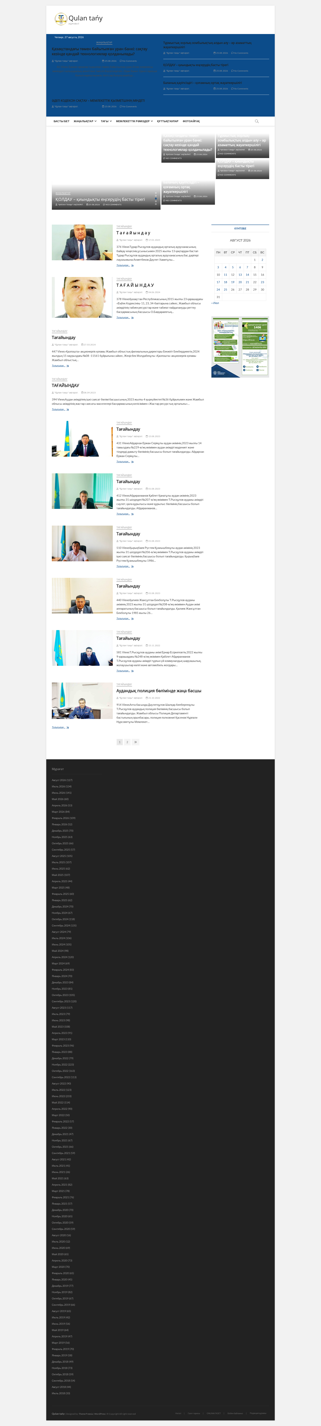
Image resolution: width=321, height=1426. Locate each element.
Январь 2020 (59, 1279)
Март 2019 (58, 1342)
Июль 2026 (58, 786)
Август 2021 (59, 1159)
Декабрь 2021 (60, 1134)
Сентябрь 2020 (61, 1228)
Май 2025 (58, 874)
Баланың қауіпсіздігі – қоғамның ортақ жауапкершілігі (202, 83)
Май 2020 (58, 1254)
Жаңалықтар (104, 42)
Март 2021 (58, 1190)
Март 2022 (58, 1115)
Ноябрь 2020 (59, 1216)
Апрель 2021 (59, 1184)
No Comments (129, 60)
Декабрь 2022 (60, 1058)
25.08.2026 (110, 60)
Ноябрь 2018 (59, 1367)
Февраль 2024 (60, 969)
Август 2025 (59, 855)
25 (225, 289)
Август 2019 (59, 1311)
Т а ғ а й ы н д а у (133, 232)
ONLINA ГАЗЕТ (214, 1413)
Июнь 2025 (58, 868)
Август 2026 (59, 780)
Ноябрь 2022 (59, 1064)
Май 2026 (58, 799)
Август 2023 (59, 1007)
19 (232, 282)
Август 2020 (59, 1235)
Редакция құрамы (258, 1413)
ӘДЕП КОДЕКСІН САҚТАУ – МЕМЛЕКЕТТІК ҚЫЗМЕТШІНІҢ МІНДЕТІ (98, 101)
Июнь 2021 (58, 1172)
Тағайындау (124, 226)
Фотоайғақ (191, 121)
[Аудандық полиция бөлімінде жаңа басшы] (82, 701)
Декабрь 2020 (60, 1209)
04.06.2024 (154, 292)
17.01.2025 (154, 240)
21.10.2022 (154, 697)
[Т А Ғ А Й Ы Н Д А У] (82, 297)
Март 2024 (58, 963)
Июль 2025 (58, 862)
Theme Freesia (86, 1413)
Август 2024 (59, 931)
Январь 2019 (59, 1355)
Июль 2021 (58, 1165)
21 (247, 282)
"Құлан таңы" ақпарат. (66, 60)
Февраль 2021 (60, 1197)
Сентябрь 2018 (61, 1380)
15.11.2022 (154, 645)
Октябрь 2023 (60, 995)
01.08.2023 (154, 488)
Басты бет (61, 121)
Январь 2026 (59, 824)
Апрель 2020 (59, 1260)
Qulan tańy (86, 18)
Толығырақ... (124, 266)
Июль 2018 (58, 1393)
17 (218, 282)
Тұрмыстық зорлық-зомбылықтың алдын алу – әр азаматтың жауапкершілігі (242, 140)
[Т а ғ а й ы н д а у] (82, 242)
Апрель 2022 (59, 1108)
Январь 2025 (59, 900)
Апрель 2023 (59, 1032)
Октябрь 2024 (60, 919)
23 (262, 282)
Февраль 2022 (60, 1121)
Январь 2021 (59, 1203)
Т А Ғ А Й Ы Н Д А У (135, 285)
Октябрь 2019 (60, 1298)
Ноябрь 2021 (59, 1140)
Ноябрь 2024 (59, 912)
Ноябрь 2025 (59, 836)
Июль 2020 (58, 1241)
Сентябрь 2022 (61, 1077)
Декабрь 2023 (60, 982)
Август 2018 (59, 1386)
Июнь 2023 (58, 1020)
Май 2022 (58, 1102)
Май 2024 (58, 950)
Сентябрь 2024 (61, 925)
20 (240, 282)
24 (218, 289)
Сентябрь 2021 (61, 1153)
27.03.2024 (89, 344)
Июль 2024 (58, 938)
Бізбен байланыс (235, 1413)
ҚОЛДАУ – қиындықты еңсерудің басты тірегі (195, 65)
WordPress (99, 1413)
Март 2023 (58, 1039)
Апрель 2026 (59, 805)
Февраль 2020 (60, 1273)
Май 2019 (58, 1330)
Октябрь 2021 (60, 1146)
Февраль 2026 (60, 818)
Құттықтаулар (167, 121)
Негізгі (178, 1413)
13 (240, 274)
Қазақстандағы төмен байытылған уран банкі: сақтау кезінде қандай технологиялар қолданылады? (99, 51)
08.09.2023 (89, 392)
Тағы (104, 121)
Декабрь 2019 (60, 1285)
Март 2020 (58, 1266)
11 (225, 274)
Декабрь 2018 (60, 1361)
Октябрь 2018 (60, 1374)
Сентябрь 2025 (61, 849)
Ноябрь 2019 (59, 1292)
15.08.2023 (154, 436)
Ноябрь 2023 (59, 988)
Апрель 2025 (59, 881)
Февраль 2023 (60, 1045)
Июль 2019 (58, 1317)
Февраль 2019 (60, 1349)
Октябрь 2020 (60, 1222)
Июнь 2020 (58, 1247)
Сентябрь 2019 (61, 1304)
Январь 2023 (59, 1051)
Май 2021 (58, 1178)
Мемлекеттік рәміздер (133, 121)
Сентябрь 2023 (61, 1001)
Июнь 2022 (58, 1096)
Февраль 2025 (60, 893)
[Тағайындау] (82, 439)
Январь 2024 (59, 976)
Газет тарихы (194, 1413)
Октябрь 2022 (60, 1070)
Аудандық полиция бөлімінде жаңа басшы (158, 690)
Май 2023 (58, 1026)
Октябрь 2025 (60, 843)
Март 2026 (58, 811)
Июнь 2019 (58, 1323)
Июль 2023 (58, 1013)
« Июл (215, 303)
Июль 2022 (58, 1089)
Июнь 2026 (58, 792)
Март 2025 (58, 887)
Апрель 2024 (59, 957)
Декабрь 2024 (60, 906)
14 (247, 274)
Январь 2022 (59, 1127)
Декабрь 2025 (60, 830)
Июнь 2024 (58, 944)
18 (225, 282)
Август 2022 (59, 1083)
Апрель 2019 (59, 1336)
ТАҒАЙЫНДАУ (65, 385)
